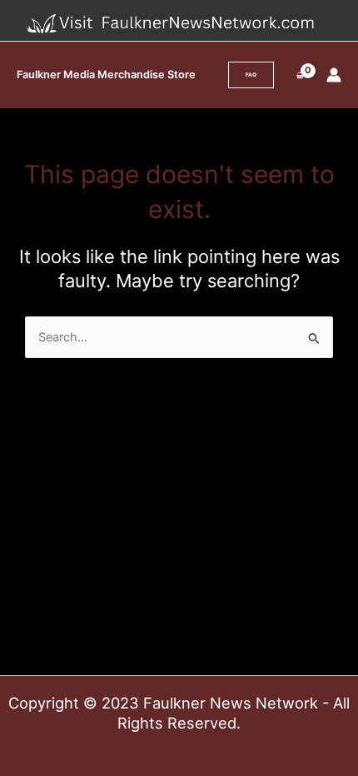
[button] (251, 75)
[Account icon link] (333, 74)
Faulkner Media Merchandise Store (106, 74)
